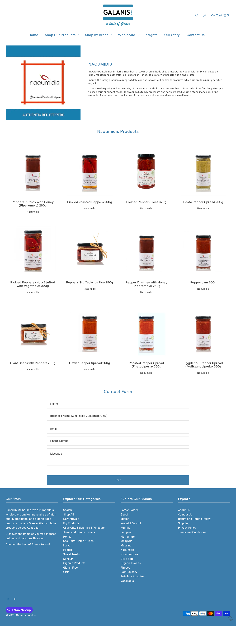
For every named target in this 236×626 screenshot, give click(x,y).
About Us (184, 510)
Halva (67, 545)
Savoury (68, 558)
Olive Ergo (127, 558)
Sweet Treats (71, 554)
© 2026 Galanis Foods (20, 615)
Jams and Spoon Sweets (79, 532)
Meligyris (126, 541)
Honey (67, 536)
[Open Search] (196, 15)
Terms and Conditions (192, 532)
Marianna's (128, 536)
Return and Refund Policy (194, 519)
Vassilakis (127, 581)
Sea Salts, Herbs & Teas (78, 541)
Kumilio (125, 527)
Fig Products (71, 523)
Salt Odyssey (129, 572)
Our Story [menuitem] (172, 35)
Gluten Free (70, 567)
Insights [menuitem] (151, 35)
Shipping (184, 523)
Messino (126, 545)
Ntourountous (129, 554)
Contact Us (185, 514)
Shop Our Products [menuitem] (60, 35)
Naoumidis (128, 549)
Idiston (125, 519)
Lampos (126, 532)
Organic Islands (131, 563)
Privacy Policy (187, 527)
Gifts (66, 572)
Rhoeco (125, 567)
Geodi (124, 514)
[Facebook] (8, 599)
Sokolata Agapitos (132, 576)
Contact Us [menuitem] (196, 35)
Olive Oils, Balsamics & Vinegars (84, 527)
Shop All (68, 514)
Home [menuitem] (33, 35)
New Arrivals (71, 519)
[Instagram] (14, 599)
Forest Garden (130, 510)
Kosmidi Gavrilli (131, 523)
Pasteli (67, 549)
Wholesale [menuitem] (126, 35)
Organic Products (74, 563)
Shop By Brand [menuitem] (97, 35)
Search (67, 510)
